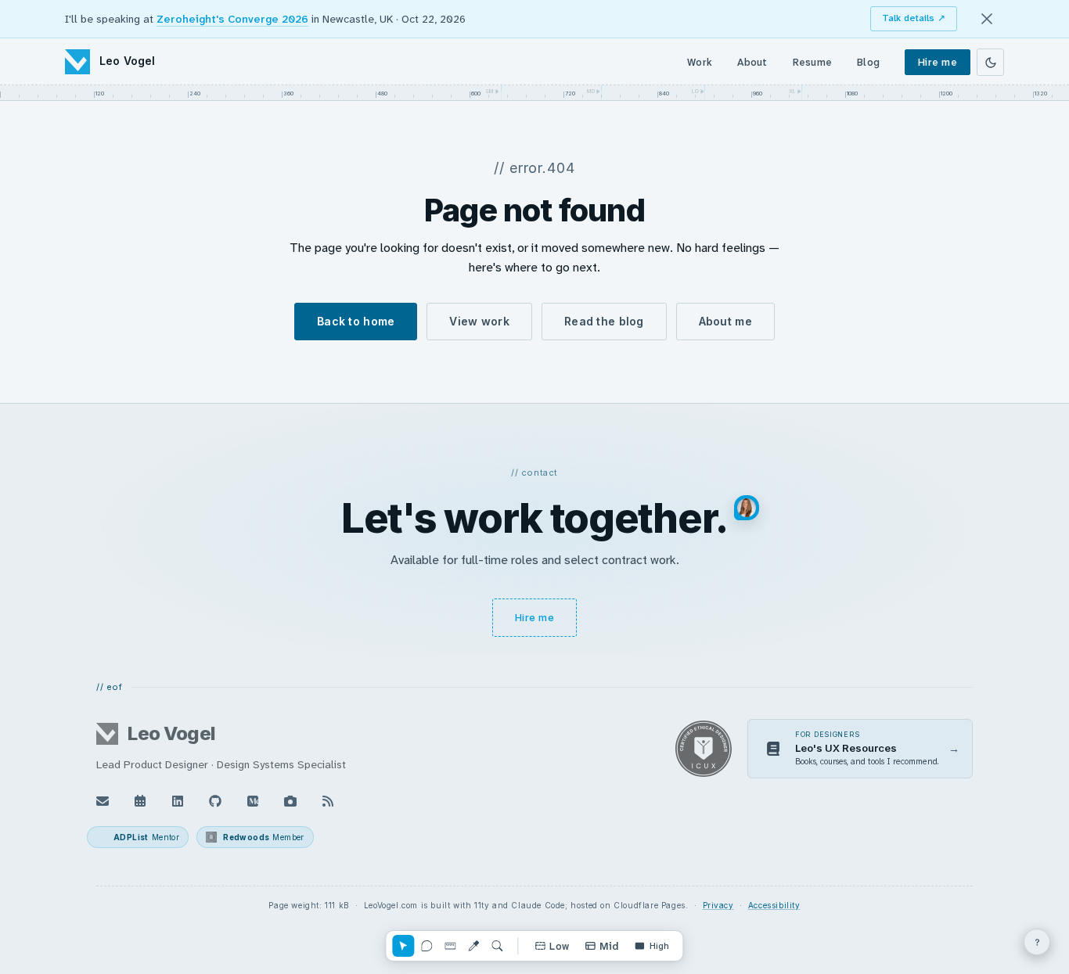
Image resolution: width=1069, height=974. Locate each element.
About (752, 62)
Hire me (937, 62)
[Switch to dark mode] (990, 62)
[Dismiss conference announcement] (987, 19)
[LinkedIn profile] (177, 801)
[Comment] (426, 946)
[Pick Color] (473, 946)
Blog (868, 62)
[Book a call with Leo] (140, 801)
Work (699, 62)
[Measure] (450, 946)
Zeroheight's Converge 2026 (232, 19)
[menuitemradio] (551, 946)
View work (479, 321)
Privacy (718, 905)
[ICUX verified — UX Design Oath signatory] (703, 749)
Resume (813, 62)
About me (725, 321)
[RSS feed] (327, 801)
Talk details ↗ (913, 18)
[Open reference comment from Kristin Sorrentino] (746, 507)
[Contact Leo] (102, 801)
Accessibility (774, 905)
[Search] (497, 946)
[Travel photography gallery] (290, 801)
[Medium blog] (252, 801)
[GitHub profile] (215, 801)
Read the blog (604, 321)
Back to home (355, 321)
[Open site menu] (1037, 942)
